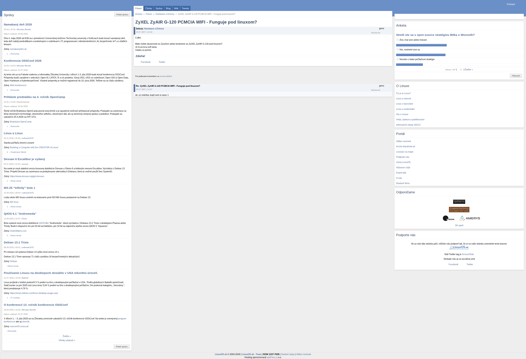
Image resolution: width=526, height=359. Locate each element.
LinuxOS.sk (17, 5)
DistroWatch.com (18, 231)
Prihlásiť (511, 4)
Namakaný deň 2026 (18, 24)
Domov (138, 14)
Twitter (162, 62)
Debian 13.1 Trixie (16, 242)
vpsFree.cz (272, 357)
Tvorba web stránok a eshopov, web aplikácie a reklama (469, 218)
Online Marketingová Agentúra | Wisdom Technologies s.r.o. (448, 218)
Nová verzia (16, 181)
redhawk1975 (28, 138)
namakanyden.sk (18, 49)
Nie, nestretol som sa (409, 49)
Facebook (146, 62)
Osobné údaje (288, 354)
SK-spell (459, 225)
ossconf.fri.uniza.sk (19, 326)
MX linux (14, 202)
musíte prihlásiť (166, 76)
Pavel (24, 219)
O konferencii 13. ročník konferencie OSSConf (36, 304)
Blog (168, 8)
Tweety (185, 8)
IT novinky (15, 298)
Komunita (15, 54)
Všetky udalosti (66, 340)
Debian (13, 261)
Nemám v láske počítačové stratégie (417, 59)
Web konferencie (18, 85)
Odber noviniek (303, 354)
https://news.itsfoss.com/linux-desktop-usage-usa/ (34, 293)
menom (25, 164)
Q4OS (42, 223)
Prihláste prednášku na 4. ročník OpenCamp (34, 97)
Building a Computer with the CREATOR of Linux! (34, 147)
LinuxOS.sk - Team (251, 354)
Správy (159, 8)
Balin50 (25, 278)
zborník (25, 321)
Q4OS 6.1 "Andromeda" (20, 213)
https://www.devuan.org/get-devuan (27, 176)
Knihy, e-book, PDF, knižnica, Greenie (459, 209)
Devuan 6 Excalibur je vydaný (24, 159)
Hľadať (521, 16)
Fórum (138, 8)
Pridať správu (122, 14)
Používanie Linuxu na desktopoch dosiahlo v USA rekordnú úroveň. (51, 272)
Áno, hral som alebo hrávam (413, 40)
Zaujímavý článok (18, 152)
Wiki (176, 8)
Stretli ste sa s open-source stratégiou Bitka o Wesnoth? (435, 34)
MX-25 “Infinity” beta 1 (19, 187)
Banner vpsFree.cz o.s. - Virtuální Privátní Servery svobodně (459, 202)
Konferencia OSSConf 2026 (23, 60)
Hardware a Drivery (164, 14)
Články (148, 8)
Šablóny (522, 9)
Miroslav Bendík (24, 29)
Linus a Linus (13, 133)
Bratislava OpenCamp (21, 122)
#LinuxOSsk (468, 254)
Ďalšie (66, 336)
